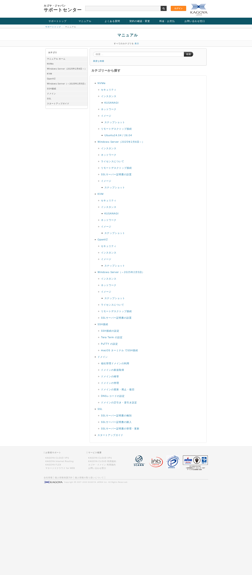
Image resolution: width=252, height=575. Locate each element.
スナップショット (114, 122)
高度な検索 (98, 61)
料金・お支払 (167, 21)
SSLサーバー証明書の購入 (116, 421)
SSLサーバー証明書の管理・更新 (120, 428)
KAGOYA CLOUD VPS (57, 458)
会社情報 (48, 477)
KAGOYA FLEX (53, 464)
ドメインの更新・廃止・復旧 (117, 389)
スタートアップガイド (58, 103)
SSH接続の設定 (110, 330)
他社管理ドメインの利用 (115, 363)
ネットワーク (108, 109)
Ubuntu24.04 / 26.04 (118, 135)
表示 (137, 43)
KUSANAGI (111, 102)
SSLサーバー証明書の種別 (116, 415)
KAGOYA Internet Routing (59, 461)
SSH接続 (51, 88)
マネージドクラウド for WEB (60, 468)
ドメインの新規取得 (112, 369)
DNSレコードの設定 (113, 395)
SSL (49, 98)
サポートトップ (58, 21)
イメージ (106, 115)
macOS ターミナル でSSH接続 (119, 350)
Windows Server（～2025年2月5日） (67, 83)
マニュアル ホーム (56, 58)
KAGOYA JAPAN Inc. (98, 482)
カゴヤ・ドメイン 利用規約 (102, 464)
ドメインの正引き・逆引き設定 (119, 402)
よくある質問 (112, 21)
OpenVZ (51, 78)
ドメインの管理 (110, 382)
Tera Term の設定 (112, 337)
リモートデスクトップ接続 (116, 128)
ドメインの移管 (110, 376)
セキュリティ (108, 89)
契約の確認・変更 (139, 21)
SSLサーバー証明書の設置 (116, 174)
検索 (188, 54)
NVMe (50, 63)
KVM (49, 73)
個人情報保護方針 (64, 477)
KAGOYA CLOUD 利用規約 (102, 461)
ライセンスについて (112, 161)
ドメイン (51, 93)
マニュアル (85, 21)
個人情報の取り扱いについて (89, 477)
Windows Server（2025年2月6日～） (67, 68)
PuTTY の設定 (109, 343)
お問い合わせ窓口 (194, 21)
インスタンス (108, 96)
